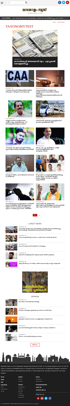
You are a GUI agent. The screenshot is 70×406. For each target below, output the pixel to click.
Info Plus (20, 389)
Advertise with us (41, 390)
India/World (4, 385)
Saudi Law (38, 387)
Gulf (2, 382)
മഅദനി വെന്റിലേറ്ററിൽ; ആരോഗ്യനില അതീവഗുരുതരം (36, 255)
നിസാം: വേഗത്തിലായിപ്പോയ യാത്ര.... (31, 336)
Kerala (2, 391)
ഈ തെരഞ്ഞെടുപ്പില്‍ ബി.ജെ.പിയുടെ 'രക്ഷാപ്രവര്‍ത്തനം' (37, 328)
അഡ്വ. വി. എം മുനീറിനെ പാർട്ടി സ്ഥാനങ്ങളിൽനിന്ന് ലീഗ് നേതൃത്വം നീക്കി (47, 149)
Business (20, 391)
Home (54, 22)
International (4, 389)
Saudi (2, 379)
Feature (20, 385)
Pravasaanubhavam (41, 385)
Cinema (20, 393)
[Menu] (2, 3)
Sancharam (21, 397)
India (2, 387)
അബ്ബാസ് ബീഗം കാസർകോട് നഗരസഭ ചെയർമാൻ (20, 175)
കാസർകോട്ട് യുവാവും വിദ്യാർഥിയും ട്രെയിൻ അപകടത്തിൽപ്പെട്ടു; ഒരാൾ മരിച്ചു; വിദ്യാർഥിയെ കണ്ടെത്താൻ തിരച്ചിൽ (40, 229)
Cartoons (20, 381)
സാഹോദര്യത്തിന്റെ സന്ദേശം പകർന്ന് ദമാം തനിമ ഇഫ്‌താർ (38, 237)
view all (35, 344)
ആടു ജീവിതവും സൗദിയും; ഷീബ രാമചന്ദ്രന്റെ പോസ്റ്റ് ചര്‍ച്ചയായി (39, 263)
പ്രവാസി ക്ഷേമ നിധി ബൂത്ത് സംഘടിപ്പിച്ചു (32, 246)
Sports (38, 377)
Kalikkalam (38, 379)
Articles (20, 379)
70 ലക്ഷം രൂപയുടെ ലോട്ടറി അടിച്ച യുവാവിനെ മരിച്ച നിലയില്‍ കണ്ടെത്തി (20, 148)
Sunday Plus (21, 387)
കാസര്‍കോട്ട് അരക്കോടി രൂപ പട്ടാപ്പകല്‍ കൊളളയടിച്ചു (34, 62)
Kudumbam (21, 395)
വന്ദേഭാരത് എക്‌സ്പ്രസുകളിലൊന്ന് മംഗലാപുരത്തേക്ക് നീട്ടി (49, 121)
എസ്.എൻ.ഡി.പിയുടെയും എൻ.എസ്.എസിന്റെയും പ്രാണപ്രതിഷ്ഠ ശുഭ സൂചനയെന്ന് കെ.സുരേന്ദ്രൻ (50, 205)
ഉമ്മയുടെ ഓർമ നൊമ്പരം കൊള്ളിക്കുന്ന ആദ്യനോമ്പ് (35, 319)
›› (39, 215)
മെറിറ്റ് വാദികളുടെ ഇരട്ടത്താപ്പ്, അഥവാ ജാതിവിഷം (35, 310)
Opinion (20, 377)
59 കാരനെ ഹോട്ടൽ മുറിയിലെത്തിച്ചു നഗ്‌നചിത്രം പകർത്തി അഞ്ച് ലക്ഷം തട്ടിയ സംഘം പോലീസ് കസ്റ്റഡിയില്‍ (49, 177)
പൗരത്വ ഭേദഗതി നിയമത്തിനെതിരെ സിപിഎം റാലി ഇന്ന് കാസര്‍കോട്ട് (19, 91)
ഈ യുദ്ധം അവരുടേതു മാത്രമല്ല (29, 301)
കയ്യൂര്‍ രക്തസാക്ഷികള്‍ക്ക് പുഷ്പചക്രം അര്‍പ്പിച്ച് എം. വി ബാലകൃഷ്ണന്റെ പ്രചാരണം (16, 122)
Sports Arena (39, 381)
